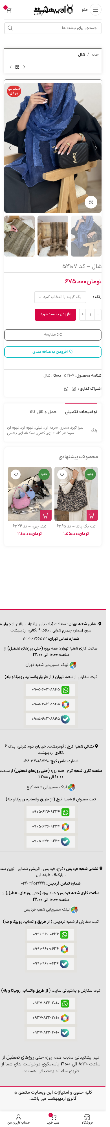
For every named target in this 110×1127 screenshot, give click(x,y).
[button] (96, 147)
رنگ (98, 297)
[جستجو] (10, 28)
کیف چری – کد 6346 (30, 526)
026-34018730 (36, 761)
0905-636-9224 (46, 812)
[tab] (81, 411)
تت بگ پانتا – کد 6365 (76, 526)
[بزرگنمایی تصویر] (91, 202)
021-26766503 (35, 639)
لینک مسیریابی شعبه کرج (47, 787)
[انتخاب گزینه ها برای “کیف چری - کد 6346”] (46, 515)
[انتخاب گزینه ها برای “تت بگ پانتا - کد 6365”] (92, 515)
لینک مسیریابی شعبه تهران (47, 665)
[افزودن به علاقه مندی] (62, 474)
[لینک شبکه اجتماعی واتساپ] (66, 389)
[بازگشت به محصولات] (17, 67)
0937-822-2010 (46, 1003)
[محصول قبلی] (24, 67)
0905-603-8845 (46, 689)
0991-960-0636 (46, 934)
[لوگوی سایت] (53, 9)
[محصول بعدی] (10, 67)
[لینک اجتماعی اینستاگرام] (74, 389)
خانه (95, 55)
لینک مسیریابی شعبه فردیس (47, 910)
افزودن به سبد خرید (55, 314)
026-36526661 (33, 884)
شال (81, 55)
